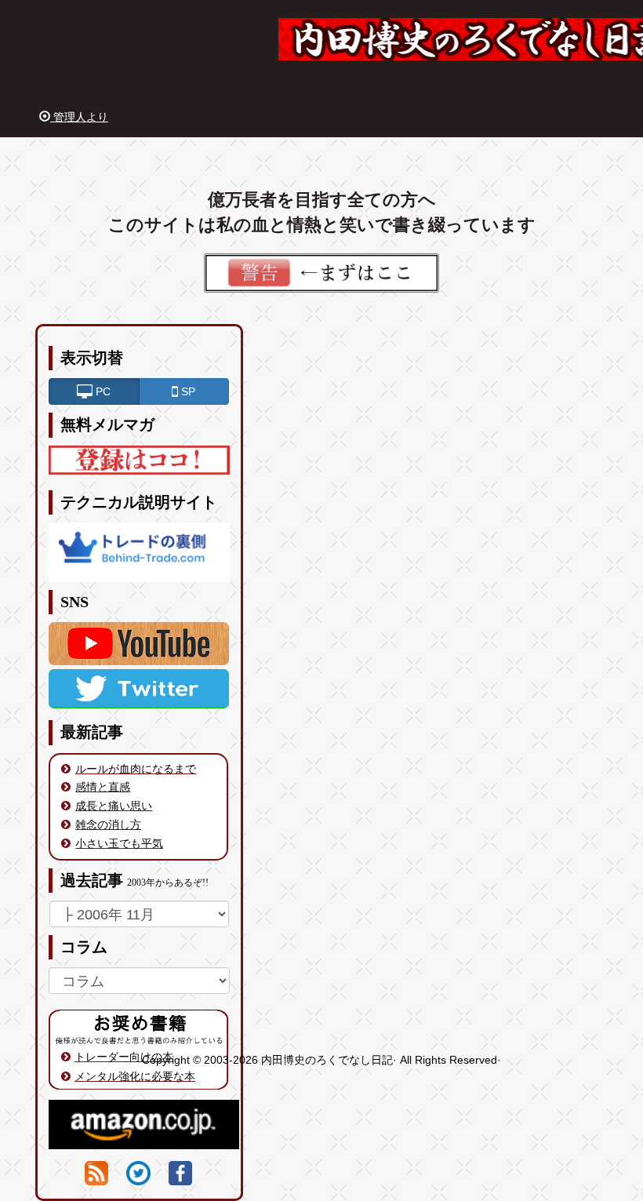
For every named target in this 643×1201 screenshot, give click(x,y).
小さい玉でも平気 (119, 843)
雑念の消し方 (108, 824)
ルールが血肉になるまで (135, 768)
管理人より (79, 117)
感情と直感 (102, 787)
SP (186, 391)
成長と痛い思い (113, 805)
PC (102, 391)
